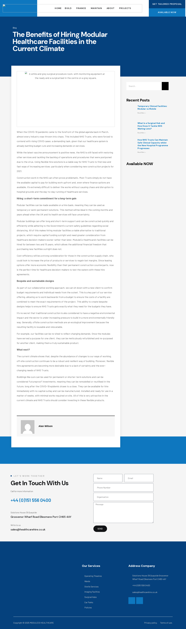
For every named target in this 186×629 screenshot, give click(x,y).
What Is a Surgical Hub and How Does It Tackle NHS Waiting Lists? (151, 126)
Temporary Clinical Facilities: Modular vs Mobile (152, 107)
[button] (147, 180)
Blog (15, 28)
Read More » (142, 113)
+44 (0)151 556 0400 (31, 500)
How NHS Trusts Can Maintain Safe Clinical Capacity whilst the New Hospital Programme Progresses (153, 144)
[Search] (165, 86)
